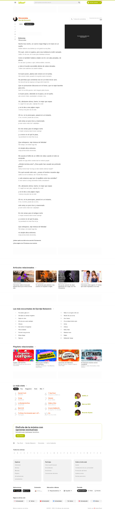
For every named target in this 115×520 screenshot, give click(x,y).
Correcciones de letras (51, 473)
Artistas (17, 467)
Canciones (18, 465)
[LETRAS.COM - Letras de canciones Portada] (21, 2)
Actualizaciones (19, 476)
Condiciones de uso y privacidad (84, 467)
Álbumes (17, 470)
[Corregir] (15, 37)
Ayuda (77, 465)
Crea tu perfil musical (51, 465)
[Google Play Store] (17, 490)
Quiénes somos (79, 473)
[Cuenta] (100, 2)
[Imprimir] (15, 34)
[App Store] (26, 490)
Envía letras (48, 470)
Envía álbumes (49, 467)
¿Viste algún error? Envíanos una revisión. (25, 243)
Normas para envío (80, 476)
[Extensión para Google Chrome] (38, 490)
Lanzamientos (18, 479)
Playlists (17, 473)
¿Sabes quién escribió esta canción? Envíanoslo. (27, 240)
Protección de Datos (81, 470)
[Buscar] (79, 2)
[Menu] (15, 2)
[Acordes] (15, 32)
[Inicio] (14, 443)
